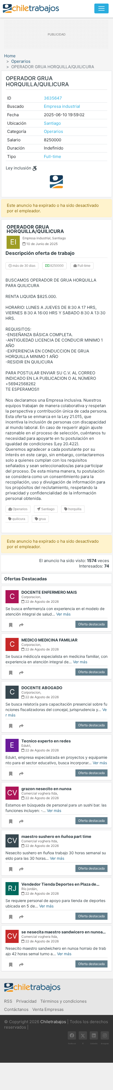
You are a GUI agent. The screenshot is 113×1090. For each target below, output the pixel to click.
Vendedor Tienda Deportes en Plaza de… (60, 884)
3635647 (53, 98)
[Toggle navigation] (101, 8)
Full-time (52, 156)
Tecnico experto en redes (46, 741)
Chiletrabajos (53, 1021)
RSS (8, 1001)
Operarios (20, 61)
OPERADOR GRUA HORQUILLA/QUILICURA (35, 229)
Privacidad (26, 1001)
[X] (83, 1035)
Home (10, 55)
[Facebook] (72, 1035)
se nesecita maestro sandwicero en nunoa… (63, 932)
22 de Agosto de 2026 (41, 601)
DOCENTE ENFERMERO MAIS (49, 592)
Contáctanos (16, 1009)
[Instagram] (105, 1035)
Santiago (52, 123)
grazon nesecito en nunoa (46, 788)
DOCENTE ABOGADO (41, 687)
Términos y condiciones (63, 1001)
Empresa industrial (62, 106)
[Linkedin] (94, 1035)
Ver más (63, 614)
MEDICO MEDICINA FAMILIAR (49, 640)
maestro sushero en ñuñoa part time (56, 836)
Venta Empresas (48, 1009)
